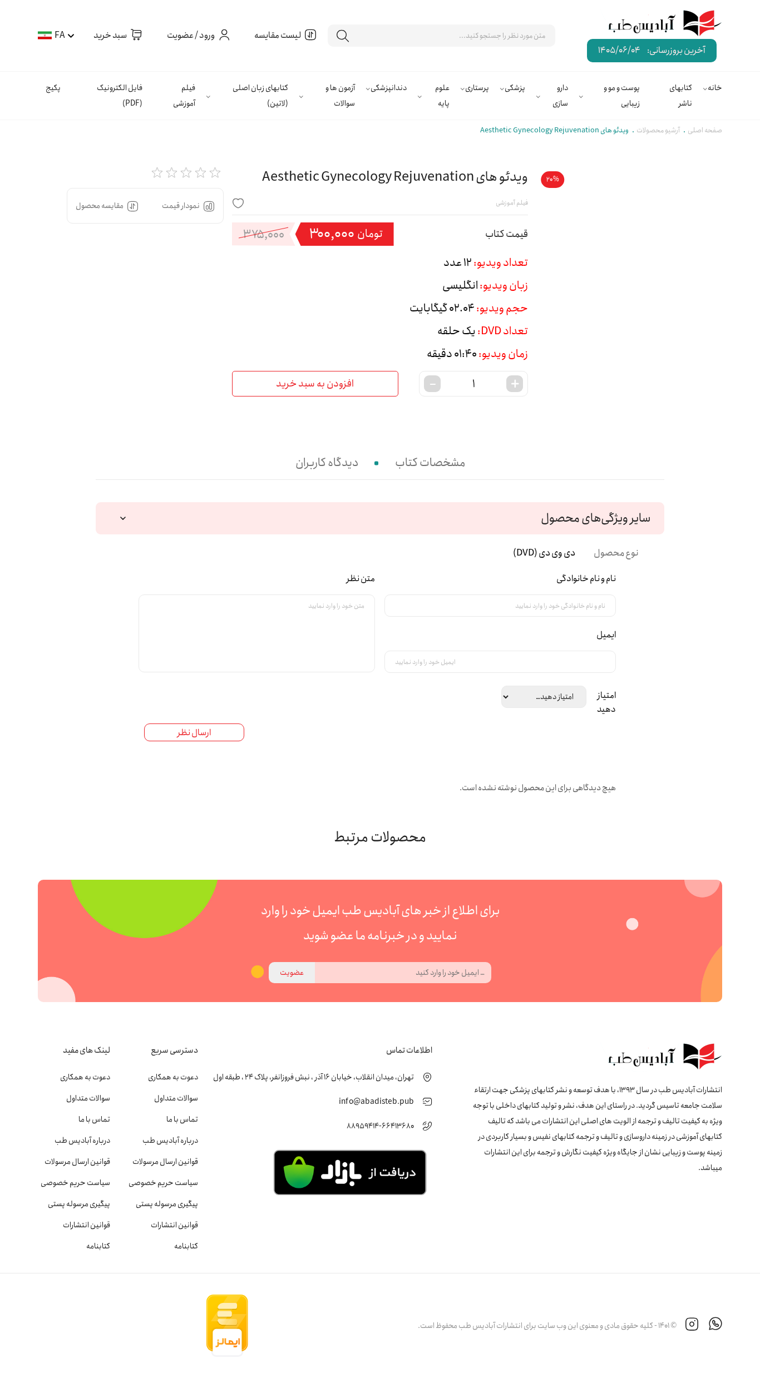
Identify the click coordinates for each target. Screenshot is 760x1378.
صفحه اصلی (705, 130)
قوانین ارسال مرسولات (165, 1162)
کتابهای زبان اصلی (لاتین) (260, 96)
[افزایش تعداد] (514, 383)
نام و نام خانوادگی (584, 579)
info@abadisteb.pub (376, 1102)
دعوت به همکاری (173, 1077)
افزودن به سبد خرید (315, 383)
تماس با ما (182, 1119)
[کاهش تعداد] (432, 383)
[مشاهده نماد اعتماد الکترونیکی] (333, 1325)
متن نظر (358, 579)
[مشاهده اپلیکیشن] (349, 1172)
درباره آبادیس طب (170, 1140)
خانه (715, 88)
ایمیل (604, 635)
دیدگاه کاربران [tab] (326, 463)
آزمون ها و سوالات (340, 96)
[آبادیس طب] (656, 24)
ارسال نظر (194, 733)
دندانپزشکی (389, 88)
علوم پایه (442, 96)
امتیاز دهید (604, 702)
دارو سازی (560, 96)
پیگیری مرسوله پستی (167, 1204)
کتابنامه (186, 1246)
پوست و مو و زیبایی (622, 96)
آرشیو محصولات (658, 130)
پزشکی (515, 88)
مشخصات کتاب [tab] (430, 463)
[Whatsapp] (715, 1325)
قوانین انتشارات (174, 1225)
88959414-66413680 (380, 1126)
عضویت (292, 972)
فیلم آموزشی (184, 96)
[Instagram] (692, 1325)
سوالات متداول (176, 1098)
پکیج (53, 88)
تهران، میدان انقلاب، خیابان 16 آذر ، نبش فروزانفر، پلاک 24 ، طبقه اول (313, 1077)
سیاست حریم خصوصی (163, 1183)
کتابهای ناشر (680, 96)
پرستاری (477, 88)
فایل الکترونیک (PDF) (119, 96)
